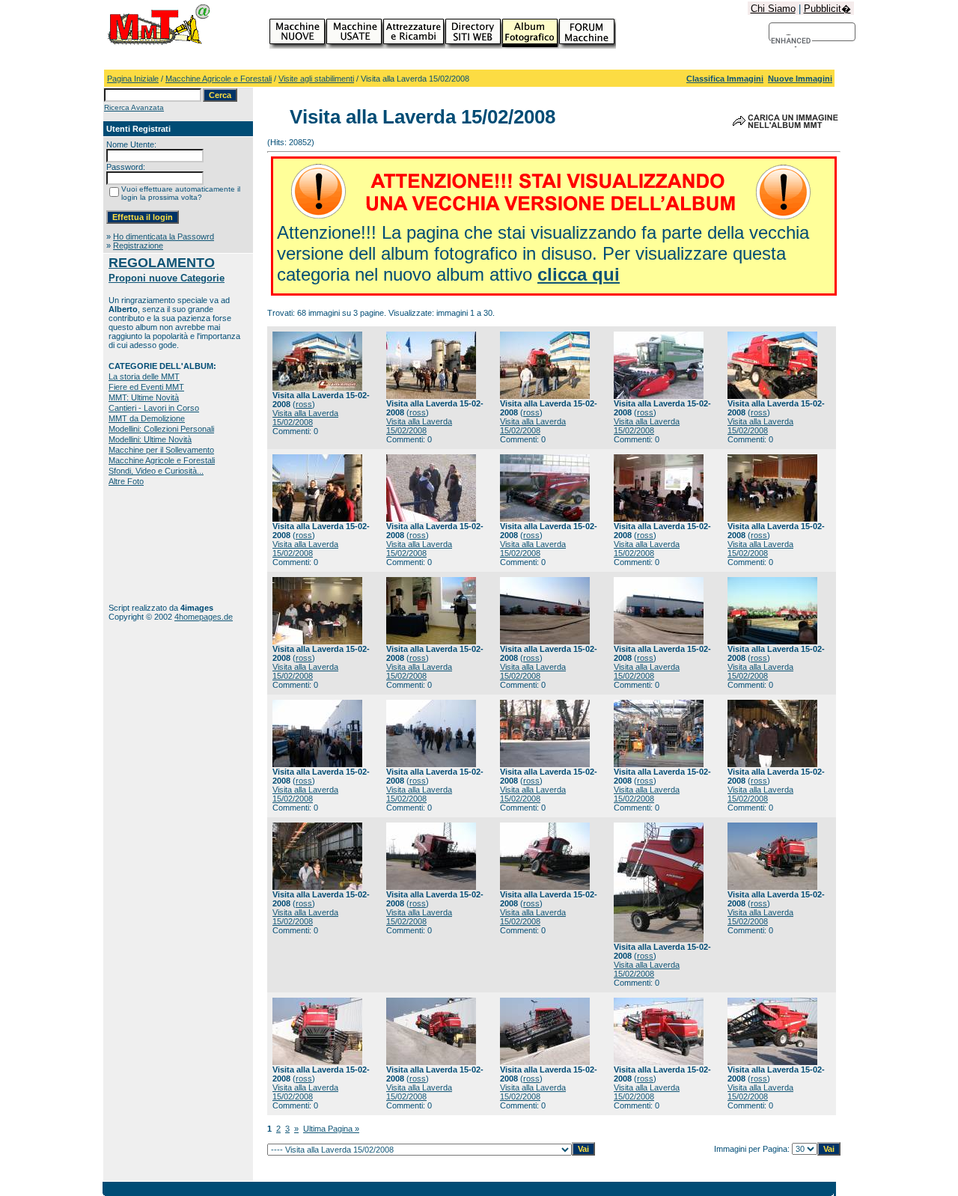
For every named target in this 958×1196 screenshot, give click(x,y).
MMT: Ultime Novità (144, 397)
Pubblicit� (827, 8)
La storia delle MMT (144, 376)
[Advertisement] (155, 544)
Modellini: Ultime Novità (150, 439)
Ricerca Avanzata (134, 107)
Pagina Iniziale (133, 78)
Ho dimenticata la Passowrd (163, 236)
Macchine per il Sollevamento (161, 449)
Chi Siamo (773, 8)
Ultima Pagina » (331, 1128)
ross (304, 404)
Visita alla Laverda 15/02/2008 (305, 418)
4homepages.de (203, 616)
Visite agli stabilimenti (316, 78)
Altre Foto (126, 481)
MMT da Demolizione (147, 418)
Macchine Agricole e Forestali (218, 78)
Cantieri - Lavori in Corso (154, 407)
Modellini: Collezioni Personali (161, 428)
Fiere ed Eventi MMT (146, 386)
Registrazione (138, 245)
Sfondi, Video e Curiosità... (156, 470)
